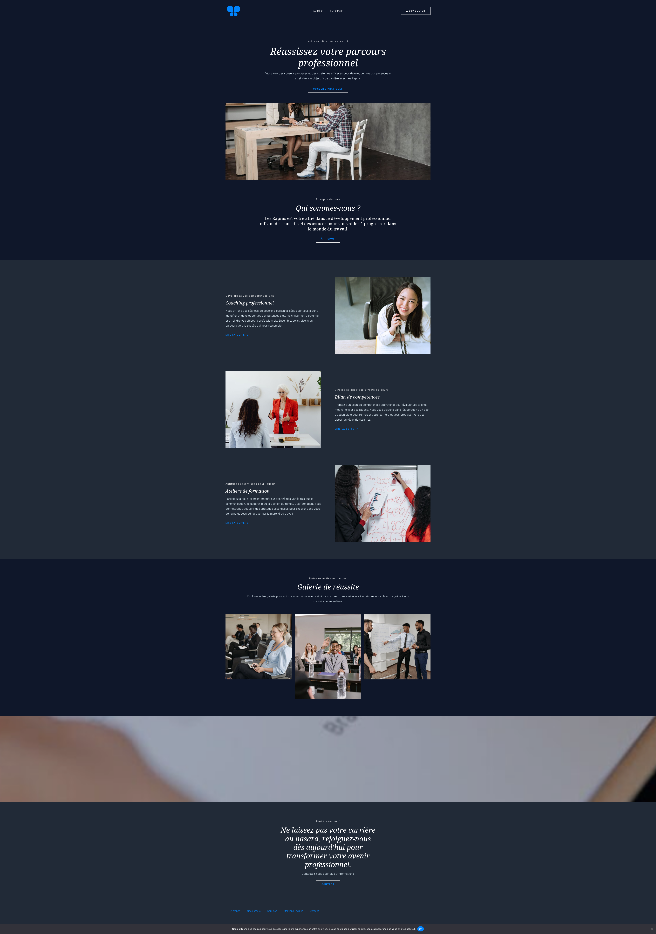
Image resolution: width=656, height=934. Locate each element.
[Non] (651, 929)
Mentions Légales (293, 910)
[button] (415, 11)
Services (272, 910)
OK (420, 928)
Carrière (318, 11)
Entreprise (336, 11)
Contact (314, 910)
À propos (235, 910)
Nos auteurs (254, 910)
